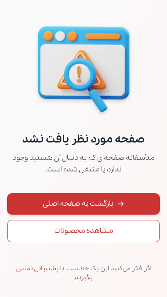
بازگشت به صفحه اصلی (78, 204)
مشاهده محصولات (83, 231)
